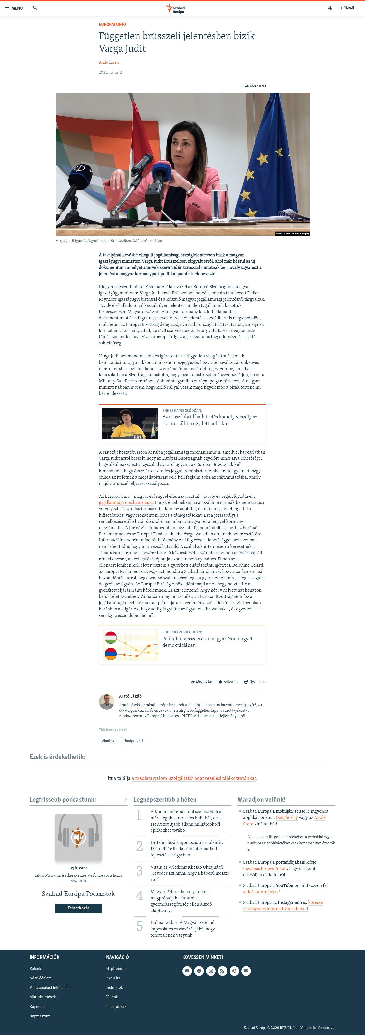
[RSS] (222, 971)
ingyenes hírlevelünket (265, 869)
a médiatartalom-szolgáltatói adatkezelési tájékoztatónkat (194, 778)
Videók (112, 997)
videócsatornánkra (261, 892)
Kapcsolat (38, 1007)
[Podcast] (234, 971)
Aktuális (113, 978)
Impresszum (40, 1016)
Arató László (109, 63)
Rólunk (35, 969)
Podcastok (114, 988)
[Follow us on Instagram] (211, 971)
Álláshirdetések (43, 997)
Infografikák (116, 1007)
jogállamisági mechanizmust (126, 503)
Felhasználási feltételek (49, 988)
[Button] (255, 86)
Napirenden (116, 969)
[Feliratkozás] (246, 971)
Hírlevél (347, 8)
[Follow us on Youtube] (187, 971)
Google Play (287, 818)
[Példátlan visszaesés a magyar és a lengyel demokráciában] (130, 645)
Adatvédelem (41, 978)
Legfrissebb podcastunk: (63, 800)
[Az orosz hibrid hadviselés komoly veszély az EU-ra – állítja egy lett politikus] (130, 423)
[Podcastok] (330, 8)
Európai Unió (112, 25)
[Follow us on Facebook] (199, 971)
